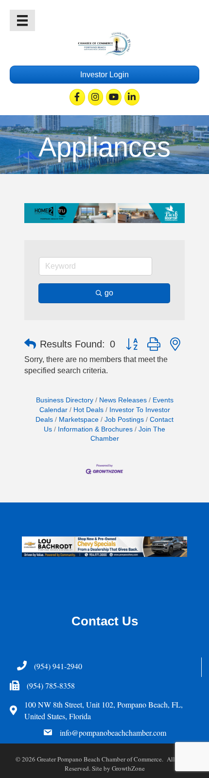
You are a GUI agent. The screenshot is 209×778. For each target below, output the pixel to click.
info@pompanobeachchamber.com (113, 732)
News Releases (123, 400)
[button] (30, 344)
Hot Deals (88, 410)
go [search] (108, 293)
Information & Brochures (95, 429)
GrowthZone (128, 768)
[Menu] (22, 20)
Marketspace (79, 419)
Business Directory (64, 400)
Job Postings (124, 419)
